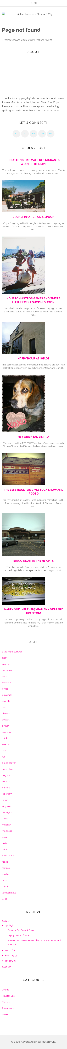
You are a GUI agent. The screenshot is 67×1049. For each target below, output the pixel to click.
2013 (4, 967)
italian (5, 800)
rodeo (5, 862)
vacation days (9, 892)
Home (33, 2)
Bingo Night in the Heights (33, 560)
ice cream (7, 794)
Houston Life (8, 996)
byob (4, 707)
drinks (5, 738)
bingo (5, 688)
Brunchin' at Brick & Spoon (33, 217)
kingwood (7, 806)
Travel (5, 1014)
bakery (5, 664)
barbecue (7, 670)
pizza (5, 837)
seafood (6, 868)
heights (6, 775)
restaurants (8, 855)
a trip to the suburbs (12, 651)
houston (6, 781)
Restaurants (8, 1008)
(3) (9, 925)
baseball (6, 682)
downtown (7, 732)
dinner (5, 726)
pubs (4, 849)
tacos (4, 880)
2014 (4, 921)
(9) (10, 961)
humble (6, 787)
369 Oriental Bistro (33, 436)
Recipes (6, 1002)
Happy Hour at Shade (33, 358)
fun (3, 756)
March (8, 950)
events (5, 744)
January (9, 961)
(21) (6, 921)
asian (4, 658)
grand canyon (9, 763)
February (9, 955)
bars (4, 676)
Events (5, 989)
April (7, 925)
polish (5, 843)
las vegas (7, 812)
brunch (6, 701)
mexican (6, 824)
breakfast (7, 695)
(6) (10, 950)
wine (4, 899)
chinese (6, 713)
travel (5, 886)
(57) (6, 967)
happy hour (8, 769)
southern (6, 874)
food (4, 750)
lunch (5, 818)
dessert (5, 719)
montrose (7, 831)
